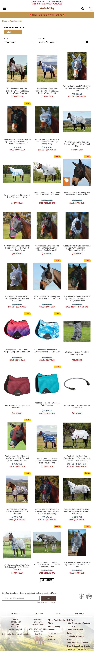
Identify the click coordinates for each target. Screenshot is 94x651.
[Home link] (5, 21)
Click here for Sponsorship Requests (15, 634)
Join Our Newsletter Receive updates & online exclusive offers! (29, 593)
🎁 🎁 (47, 15)
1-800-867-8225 (15, 622)
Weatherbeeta (16, 21)
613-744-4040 (15, 627)
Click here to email (15, 629)
